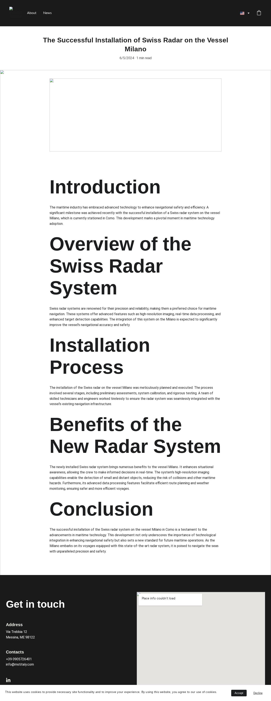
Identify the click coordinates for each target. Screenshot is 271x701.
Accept (239, 693)
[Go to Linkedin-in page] (8, 680)
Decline (258, 693)
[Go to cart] (259, 13)
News (47, 13)
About (31, 13)
